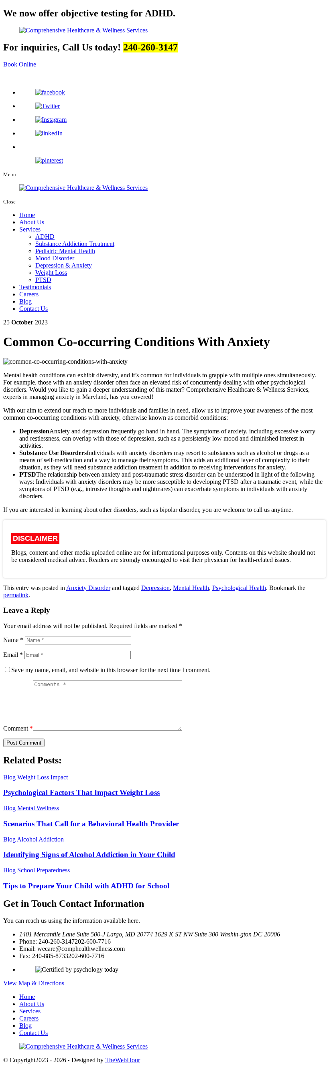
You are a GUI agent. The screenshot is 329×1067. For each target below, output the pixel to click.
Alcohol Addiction (40, 839)
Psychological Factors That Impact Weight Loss (81, 792)
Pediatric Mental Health (65, 251)
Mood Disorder (54, 258)
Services (30, 229)
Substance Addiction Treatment (74, 243)
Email (13, 654)
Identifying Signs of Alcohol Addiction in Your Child (89, 854)
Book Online (19, 64)
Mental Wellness (38, 808)
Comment (18, 728)
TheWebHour (122, 1060)
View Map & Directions (33, 983)
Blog (25, 301)
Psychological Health (239, 587)
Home (27, 214)
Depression (155, 587)
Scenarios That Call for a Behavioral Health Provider (91, 823)
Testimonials (35, 287)
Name (13, 639)
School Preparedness (43, 870)
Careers (29, 294)
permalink (15, 595)
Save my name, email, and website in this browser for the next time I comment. (111, 669)
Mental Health (191, 587)
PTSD (43, 279)
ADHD (45, 236)
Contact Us (33, 308)
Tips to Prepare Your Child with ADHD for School (86, 886)
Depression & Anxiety (63, 265)
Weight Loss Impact (42, 777)
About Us (31, 222)
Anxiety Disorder (88, 587)
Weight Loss (51, 272)
